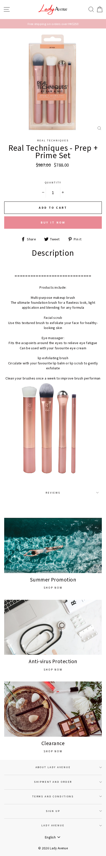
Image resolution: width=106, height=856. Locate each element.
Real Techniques (53, 140)
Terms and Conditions (53, 796)
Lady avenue (53, 825)
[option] (53, 24)
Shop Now (53, 587)
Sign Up (53, 811)
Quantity (53, 182)
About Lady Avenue (53, 767)
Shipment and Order (53, 781)
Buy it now (53, 222)
